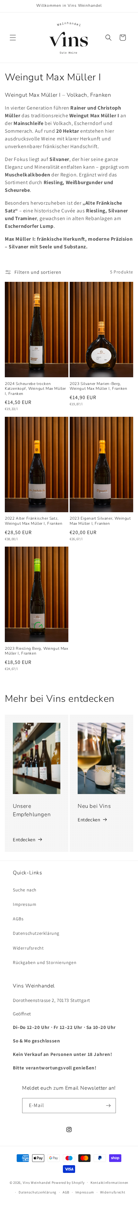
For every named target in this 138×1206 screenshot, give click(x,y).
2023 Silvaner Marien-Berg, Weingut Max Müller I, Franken (98, 386)
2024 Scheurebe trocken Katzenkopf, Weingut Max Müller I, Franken (35, 388)
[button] (13, 38)
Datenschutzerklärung (36, 933)
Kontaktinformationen (109, 1182)
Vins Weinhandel (37, 1182)
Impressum (24, 904)
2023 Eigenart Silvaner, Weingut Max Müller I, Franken (100, 521)
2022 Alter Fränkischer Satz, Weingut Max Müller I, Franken (33, 521)
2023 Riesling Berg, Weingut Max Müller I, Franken (36, 651)
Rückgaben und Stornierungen (44, 962)
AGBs (18, 919)
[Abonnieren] (108, 1105)
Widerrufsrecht (28, 948)
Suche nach (25, 890)
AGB (66, 1192)
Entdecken (24, 839)
